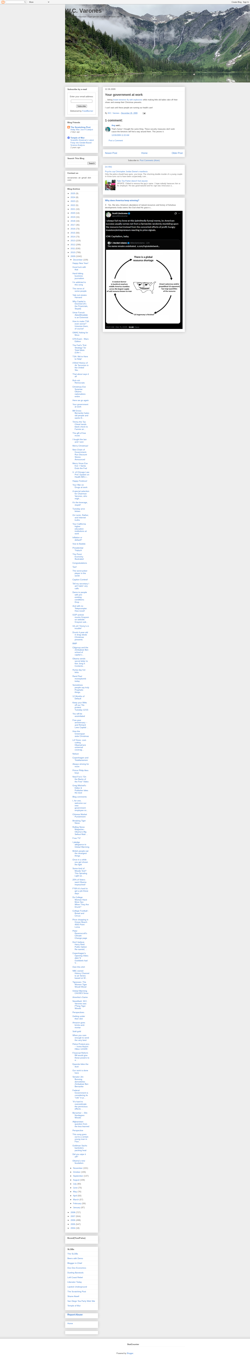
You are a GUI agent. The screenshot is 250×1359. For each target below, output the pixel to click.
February (77, 1203)
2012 (73, 244)
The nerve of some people (79, 289)
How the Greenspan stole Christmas (80, 733)
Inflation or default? (77, 538)
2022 (73, 205)
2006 (73, 1220)
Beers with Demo (75, 1258)
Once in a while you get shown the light (80, 862)
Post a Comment (116, 140)
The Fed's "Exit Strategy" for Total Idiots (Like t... (79, 349)
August (76, 1180)
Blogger (130, 1353)
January (77, 1207)
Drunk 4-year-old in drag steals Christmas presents (80, 636)
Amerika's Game (80, 997)
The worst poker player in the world (79, 573)
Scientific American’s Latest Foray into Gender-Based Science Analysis (82, 142)
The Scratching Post (80, 127)
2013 (73, 240)
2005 (73, 1224)
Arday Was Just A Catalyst (81, 129)
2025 (73, 193)
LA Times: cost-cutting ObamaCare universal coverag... (79, 745)
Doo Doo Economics (76, 1268)
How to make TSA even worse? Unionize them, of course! (80, 325)
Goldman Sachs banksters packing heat (79, 1148)
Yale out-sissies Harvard (79, 296)
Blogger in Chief (74, 1263)
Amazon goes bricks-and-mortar (78, 1025)
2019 (73, 217)
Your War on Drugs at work (79, 486)
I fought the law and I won (79, 440)
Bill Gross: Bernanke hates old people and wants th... (80, 414)
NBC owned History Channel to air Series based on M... (80, 974)
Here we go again (80, 400)
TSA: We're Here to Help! (80, 357)
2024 (73, 197)
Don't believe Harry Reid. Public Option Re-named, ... (79, 945)
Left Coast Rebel (75, 1277)
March (76, 1199)
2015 (73, 233)
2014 (73, 236)
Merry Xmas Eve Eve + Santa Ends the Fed (80, 465)
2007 (73, 1216)
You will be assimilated (78, 715)
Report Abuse (75, 1314)
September (78, 1176)
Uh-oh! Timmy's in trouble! (80, 627)
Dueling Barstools (75, 1272)
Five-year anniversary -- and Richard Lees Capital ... (80, 724)
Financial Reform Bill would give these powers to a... (80, 1056)
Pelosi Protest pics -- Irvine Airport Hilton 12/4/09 (80, 1046)
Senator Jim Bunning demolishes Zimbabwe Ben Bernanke (80, 1082)
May (75, 1191)
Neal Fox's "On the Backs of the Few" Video (80, 779)
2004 (73, 1228)
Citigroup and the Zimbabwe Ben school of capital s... (80, 651)
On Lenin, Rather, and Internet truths (80, 517)
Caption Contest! (80, 579)
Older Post (177, 153)
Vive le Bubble (79, 544)
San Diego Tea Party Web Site (81, 1301)
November (78, 1168)
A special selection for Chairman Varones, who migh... (80, 495)
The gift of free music (79, 434)
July (75, 1184)
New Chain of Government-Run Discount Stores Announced (79, 454)
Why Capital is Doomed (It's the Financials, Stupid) (80, 305)
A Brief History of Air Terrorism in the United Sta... (80, 366)
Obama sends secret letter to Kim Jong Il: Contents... (80, 662)
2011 (73, 248)
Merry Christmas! (80, 446)
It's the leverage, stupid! (80, 503)
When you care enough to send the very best (80, 1037)
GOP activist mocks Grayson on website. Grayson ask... (80, 618)
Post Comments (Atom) (150, 160)
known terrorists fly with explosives (127, 100)
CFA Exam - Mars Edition (80, 340)
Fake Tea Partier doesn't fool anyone (132, 181)
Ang (113, 125)
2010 (73, 252)
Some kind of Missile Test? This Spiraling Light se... (79, 872)
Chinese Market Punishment (79, 815)
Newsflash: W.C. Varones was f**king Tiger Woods (79, 1004)
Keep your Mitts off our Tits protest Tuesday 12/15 (80, 706)
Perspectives (78, 1012)
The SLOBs (72, 1254)
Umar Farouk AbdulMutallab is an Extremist (80, 315)
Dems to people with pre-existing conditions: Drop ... (79, 597)
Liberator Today (74, 1282)
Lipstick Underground (77, 1287)
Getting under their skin (78, 1017)
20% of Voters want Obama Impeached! (79, 882)
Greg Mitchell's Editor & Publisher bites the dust (80, 789)
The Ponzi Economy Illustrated (78, 556)
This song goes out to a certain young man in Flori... (80, 1138)
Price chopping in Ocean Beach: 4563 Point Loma (80, 923)
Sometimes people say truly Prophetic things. (80, 688)
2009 (73, 256)
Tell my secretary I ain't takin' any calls (80, 586)
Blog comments (79, 797)
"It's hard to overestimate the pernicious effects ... (80, 1105)
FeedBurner (87, 111)
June (75, 1188)
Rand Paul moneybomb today (79, 678)
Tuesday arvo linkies (78, 510)
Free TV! (76, 838)
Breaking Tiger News (79, 822)
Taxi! (74, 567)
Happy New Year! (80, 263)
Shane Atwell (73, 1296)
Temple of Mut (77, 138)
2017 (73, 225)
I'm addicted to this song (79, 283)
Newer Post (111, 153)
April (75, 1195)
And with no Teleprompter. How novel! (79, 608)
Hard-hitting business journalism (78, 275)
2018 (73, 221)
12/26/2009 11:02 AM (120, 135)
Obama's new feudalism (78, 1162)
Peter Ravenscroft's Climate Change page (79, 934)
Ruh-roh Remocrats (78, 381)
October (77, 1172)
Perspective (77, 1130)
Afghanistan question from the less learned (80, 1124)
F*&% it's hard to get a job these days (80, 891)
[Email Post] (143, 113)
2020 (73, 213)
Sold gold (76, 1031)
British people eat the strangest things (80, 853)
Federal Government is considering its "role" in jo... (80, 1094)
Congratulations (79, 563)
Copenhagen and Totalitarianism (80, 759)
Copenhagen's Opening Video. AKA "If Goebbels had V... (80, 958)
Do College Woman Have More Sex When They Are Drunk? (80, 902)
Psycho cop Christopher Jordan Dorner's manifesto (126, 171)
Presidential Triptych (77, 549)
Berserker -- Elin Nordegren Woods (79, 1115)
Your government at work (80, 405)
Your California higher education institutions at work (79, 529)
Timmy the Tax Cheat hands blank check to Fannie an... (80, 425)
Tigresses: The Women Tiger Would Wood (79, 984)
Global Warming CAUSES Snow (80, 992)
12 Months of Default (78, 697)
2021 (73, 209)
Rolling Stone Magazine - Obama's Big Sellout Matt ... (80, 830)
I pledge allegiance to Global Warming (80, 844)
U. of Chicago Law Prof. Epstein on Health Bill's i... (80, 474)
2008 (73, 1212)
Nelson (75, 754)
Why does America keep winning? (122, 200)
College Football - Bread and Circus (80, 913)
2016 (73, 229)
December (78, 260)
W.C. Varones (83, 10)
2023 (73, 201)
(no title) (108, 167)
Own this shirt (78, 967)
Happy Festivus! (79, 481)
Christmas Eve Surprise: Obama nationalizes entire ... (79, 392)
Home (144, 153)
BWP (74, 643)
